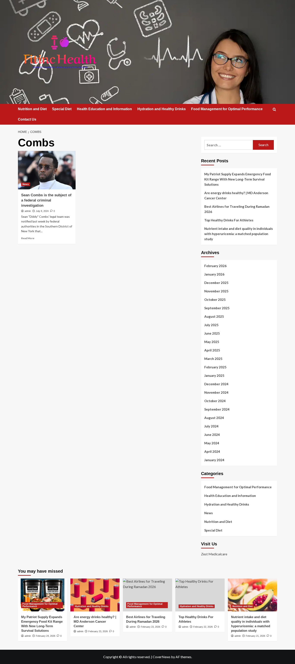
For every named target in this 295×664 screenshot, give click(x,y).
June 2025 (212, 333)
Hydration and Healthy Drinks (161, 109)
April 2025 (212, 350)
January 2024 (214, 460)
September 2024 (217, 409)
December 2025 (216, 283)
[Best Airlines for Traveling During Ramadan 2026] (147, 595)
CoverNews (161, 657)
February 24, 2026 (45, 636)
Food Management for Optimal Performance (227, 109)
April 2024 (212, 451)
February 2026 (215, 266)
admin (28, 211)
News (25, 184)
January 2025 (214, 375)
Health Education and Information (104, 109)
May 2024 (211, 443)
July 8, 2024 (42, 211)
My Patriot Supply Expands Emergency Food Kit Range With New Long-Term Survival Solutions (237, 179)
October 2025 (215, 299)
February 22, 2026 (203, 626)
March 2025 (213, 359)
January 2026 (214, 274)
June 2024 (212, 435)
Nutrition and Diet (32, 109)
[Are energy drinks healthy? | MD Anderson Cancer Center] (95, 595)
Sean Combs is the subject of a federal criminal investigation (46, 200)
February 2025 (215, 367)
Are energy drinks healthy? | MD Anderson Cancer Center (236, 195)
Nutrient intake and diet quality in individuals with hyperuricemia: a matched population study (238, 234)
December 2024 (216, 384)
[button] (274, 109)
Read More (27, 238)
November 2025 (216, 291)
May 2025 (211, 342)
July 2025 (211, 325)
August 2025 (214, 316)
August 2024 (214, 418)
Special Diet (61, 109)
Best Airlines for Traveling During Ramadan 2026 (237, 209)
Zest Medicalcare (214, 554)
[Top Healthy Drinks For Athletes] (200, 595)
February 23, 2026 (98, 631)
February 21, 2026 (255, 636)
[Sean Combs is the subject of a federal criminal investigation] (47, 170)
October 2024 (215, 401)
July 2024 (211, 426)
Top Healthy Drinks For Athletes (228, 220)
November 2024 (216, 392)
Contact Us (27, 119)
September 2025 (217, 308)
